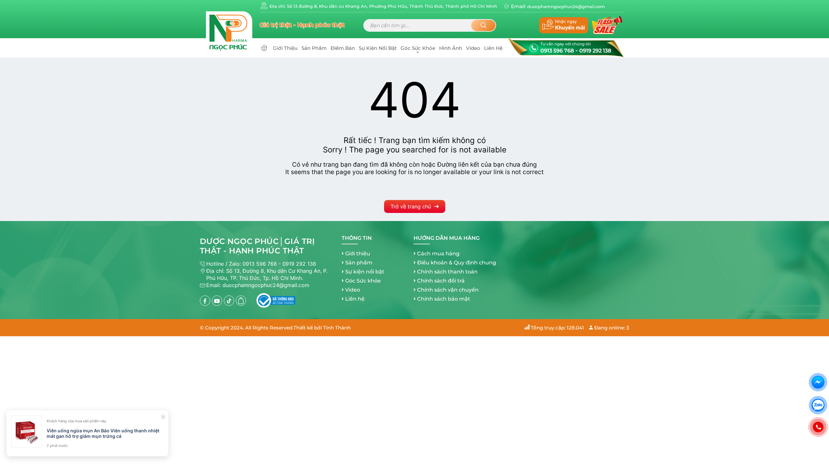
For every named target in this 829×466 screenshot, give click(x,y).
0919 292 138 (595, 51)
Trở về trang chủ (411, 206)
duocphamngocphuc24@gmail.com (566, 6)
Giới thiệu (285, 48)
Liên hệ (493, 48)
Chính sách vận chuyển (448, 290)
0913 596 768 (557, 51)
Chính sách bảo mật (443, 299)
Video (473, 48)
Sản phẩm (314, 48)
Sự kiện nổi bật (378, 48)
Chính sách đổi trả (441, 281)
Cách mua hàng (438, 253)
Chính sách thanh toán (447, 272)
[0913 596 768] (818, 427)
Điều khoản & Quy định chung (456, 263)
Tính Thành (337, 328)
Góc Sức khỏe (418, 48)
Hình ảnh (450, 48)
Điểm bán (343, 48)
